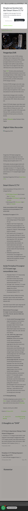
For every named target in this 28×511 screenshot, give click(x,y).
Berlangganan (19, 20)
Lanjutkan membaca (7, 25)
